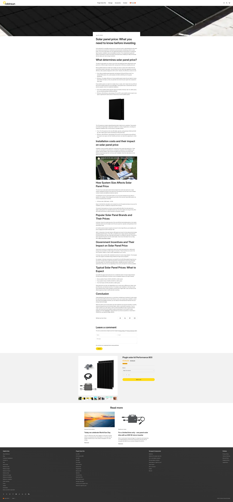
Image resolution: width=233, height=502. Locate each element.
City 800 (77, 460)
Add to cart (138, 379)
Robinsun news (122, 429)
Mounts (150, 470)
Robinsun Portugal (7, 475)
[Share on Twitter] (125, 318)
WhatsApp (107, 310)
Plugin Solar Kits (101, 3)
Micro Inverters (152, 466)
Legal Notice (225, 462)
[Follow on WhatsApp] (25, 494)
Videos (4, 485)
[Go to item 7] (103, 398)
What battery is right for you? (155, 462)
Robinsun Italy (6, 473)
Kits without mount (80, 479)
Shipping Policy (226, 460)
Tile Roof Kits (79, 475)
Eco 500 (77, 454)
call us (112, 310)
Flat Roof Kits (79, 464)
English (13, 498)
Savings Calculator (80, 481)
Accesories (118, 3)
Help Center (5, 464)
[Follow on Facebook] (3, 494)
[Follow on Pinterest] (13, 494)
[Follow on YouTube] (16, 494)
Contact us (98, 310)
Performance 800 (79, 456)
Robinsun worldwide (7, 477)
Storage (110, 3)
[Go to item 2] (84, 398)
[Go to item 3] (87, 398)
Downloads (5, 487)
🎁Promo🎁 (133, 3)
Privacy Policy (122, 330)
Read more (86, 442)
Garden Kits (78, 466)
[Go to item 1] (80, 398)
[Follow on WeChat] (28, 494)
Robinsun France (6, 470)
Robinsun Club (6, 466)
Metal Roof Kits (79, 477)
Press (4, 483)
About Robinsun (6, 454)
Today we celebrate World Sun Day (97, 432)
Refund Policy (226, 458)
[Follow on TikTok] (19, 494)
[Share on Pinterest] (129, 318)
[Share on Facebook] (120, 318)
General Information (89, 429)
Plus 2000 (78, 462)
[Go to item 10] (115, 398)
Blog (4, 456)
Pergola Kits (78, 468)
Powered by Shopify (227, 498)
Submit (99, 348)
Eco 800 (77, 458)
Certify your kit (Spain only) (82, 483)
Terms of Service (130, 330)
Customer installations (8, 458)
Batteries (151, 454)
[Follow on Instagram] (9, 494)
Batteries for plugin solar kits (155, 456)
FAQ (4, 462)
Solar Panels (151, 464)
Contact (125, 3)
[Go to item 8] (107, 398)
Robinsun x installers (7, 479)
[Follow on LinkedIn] (22, 494)
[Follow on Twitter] (6, 494)
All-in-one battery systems (154, 458)
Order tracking (6, 481)
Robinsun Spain (6, 468)
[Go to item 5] (95, 398)
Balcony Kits (78, 470)
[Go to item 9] (111, 398)
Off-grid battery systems (154, 460)
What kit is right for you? (81, 485)
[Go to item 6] (99, 398)
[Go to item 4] (91, 398)
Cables (150, 468)
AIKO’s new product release (104, 238)
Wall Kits (78, 473)
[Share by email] (134, 318)
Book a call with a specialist (9, 489)
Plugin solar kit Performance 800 (137, 357)
